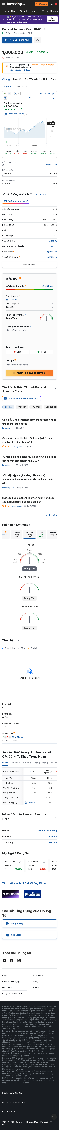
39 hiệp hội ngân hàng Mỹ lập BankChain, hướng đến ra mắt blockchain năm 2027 (29, 458)
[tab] (16, 534)
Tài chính (52, 836)
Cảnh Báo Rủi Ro (9, 1111)
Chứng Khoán (10, 11)
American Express (12, 861)
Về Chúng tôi (38, 975)
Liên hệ (35, 987)
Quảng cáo (37, 981)
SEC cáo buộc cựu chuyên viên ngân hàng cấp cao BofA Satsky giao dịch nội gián (28, 499)
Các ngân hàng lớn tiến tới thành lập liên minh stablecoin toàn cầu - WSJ (27, 440)
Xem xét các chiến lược (20, 70)
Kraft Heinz (33, 861)
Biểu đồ (17, 79)
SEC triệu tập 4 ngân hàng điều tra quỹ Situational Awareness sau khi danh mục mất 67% (27, 479)
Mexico (53, 842)
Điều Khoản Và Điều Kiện (12, 1093)
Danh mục (7, 987)
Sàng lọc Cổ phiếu (29, 11)
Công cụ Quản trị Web (12, 993)
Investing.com (8, 428)
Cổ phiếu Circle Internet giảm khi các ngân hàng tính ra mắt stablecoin (29, 421)
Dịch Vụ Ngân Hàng (47, 830)
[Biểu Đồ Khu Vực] (9, 93)
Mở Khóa (50, 165)
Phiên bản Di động (11, 981)
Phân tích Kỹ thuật (15, 524)
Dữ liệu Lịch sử (21, 86)
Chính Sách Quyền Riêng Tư (13, 1102)
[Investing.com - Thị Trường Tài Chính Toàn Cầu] (16, 4)
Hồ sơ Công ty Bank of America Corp (24, 817)
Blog (4, 975)
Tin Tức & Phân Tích (36, 79)
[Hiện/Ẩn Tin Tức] (19, 93)
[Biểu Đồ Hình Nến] (5, 93)
